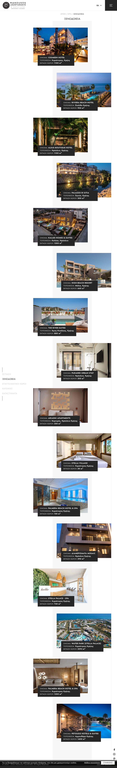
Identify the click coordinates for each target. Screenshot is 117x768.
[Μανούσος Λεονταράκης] (14, 5)
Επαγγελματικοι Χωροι (14, 384)
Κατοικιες (7, 389)
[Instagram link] (114, 754)
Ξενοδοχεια (78, 14)
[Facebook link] (114, 749)
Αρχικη (63, 14)
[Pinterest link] (114, 758)
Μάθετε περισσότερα (92, 763)
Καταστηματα (9, 394)
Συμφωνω (107, 763)
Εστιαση (6, 374)
